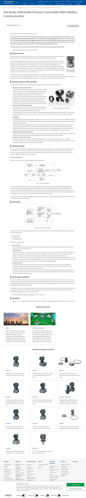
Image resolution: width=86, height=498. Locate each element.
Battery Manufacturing (8, 479)
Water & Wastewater (38, 328)
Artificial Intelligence (53, 477)
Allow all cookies (75, 484)
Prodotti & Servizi (41, 3)
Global (63, 1)
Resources (14, 7)
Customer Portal (64, 469)
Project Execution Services (30, 472)
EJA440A (8, 448)
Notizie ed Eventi (40, 1)
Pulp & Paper (6, 474)
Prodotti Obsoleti (30, 480)
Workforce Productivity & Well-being (20, 465)
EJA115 (34, 370)
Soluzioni (32, 3)
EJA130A (34, 397)
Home (5, 7)
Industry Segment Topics (54, 469)
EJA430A (34, 423)
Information (29, 464)
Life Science (29, 475)
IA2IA (51, 474)
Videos (39, 467)
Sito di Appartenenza (57, 1)
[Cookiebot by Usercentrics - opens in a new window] (8, 495)
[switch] (36, 495)
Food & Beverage (7, 473)
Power (7, 328)
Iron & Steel (6, 476)
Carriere (50, 1)
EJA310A (8, 423)
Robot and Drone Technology (53, 480)
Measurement (29, 467)
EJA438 (61, 423)
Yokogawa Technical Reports (23, 7)
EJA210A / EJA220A (64, 397)
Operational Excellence (20, 472)
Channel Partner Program (64, 475)
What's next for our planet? (53, 467)
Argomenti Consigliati (60, 3)
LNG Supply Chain (7, 464)
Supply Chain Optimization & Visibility (20, 479)
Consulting (29, 469)
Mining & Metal (7, 471)
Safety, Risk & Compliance (18, 468)
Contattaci (78, 3)
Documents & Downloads (43, 464)
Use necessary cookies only (75, 488)
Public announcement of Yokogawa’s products (31, 478)
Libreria (50, 3)
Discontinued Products (65, 473)
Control (28, 466)
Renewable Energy (8, 469)
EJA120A (8, 397)
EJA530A (34, 448)
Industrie (25, 3)
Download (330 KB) (73, 26)
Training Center (64, 466)
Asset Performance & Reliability (20, 470)
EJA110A (8, 370)
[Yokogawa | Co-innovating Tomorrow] (9, 2)
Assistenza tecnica (64, 471)
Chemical (6, 466)
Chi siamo (46, 1)
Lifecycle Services (30, 474)
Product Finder (63, 467)
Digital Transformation (54, 476)
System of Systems (53, 472)
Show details (65, 495)
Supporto (70, 3)
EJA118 (61, 370)
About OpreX (52, 470)
